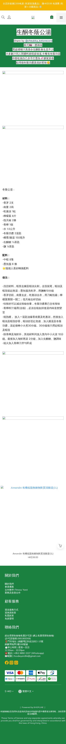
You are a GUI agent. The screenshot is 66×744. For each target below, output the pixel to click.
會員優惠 (9, 586)
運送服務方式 (11, 609)
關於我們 (9, 583)
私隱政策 (9, 615)
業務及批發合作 (13, 592)
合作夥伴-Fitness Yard (16, 589)
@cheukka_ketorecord (38, 40)
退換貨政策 (10, 612)
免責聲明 (9, 618)
